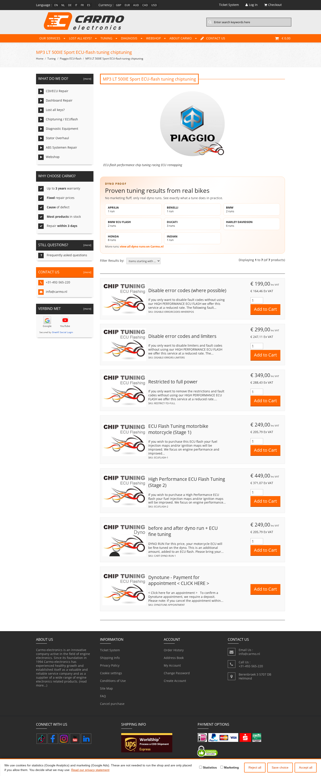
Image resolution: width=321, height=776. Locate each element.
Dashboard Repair (59, 100)
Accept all (305, 767)
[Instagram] (64, 739)
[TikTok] (41, 739)
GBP (118, 5)
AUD (136, 5)
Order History (174, 650)
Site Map (106, 688)
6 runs (239, 224)
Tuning (106, 38)
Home (39, 58)
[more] (86, 78)
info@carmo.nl (56, 292)
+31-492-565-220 (58, 282)
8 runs (113, 238)
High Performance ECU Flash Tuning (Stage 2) (186, 482)
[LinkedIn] (86, 739)
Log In (253, 5)
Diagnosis (129, 38)
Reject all (255, 767)
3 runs (172, 224)
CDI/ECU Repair (57, 91)
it (76, 5)
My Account (172, 665)
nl (63, 5)
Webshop (153, 38)
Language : (44, 5)
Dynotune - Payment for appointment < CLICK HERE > (178, 580)
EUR (127, 5)
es (88, 5)
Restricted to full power (173, 382)
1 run (113, 209)
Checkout (275, 5)
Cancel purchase (112, 704)
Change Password (177, 673)
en (56, 5)
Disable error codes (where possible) (187, 290)
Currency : (106, 5)
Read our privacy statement (90, 770)
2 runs (230, 209)
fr (82, 5)
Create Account (175, 681)
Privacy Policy (109, 665)
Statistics (209, 767)
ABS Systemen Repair (61, 147)
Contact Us (215, 38)
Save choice (280, 767)
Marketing (231, 767)
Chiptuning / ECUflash (62, 119)
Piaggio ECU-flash (70, 58)
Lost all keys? (80, 38)
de (70, 5)
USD (154, 5)
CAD (145, 5)
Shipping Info (110, 658)
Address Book (174, 658)
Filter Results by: (112, 261)
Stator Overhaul (57, 138)
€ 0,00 (286, 38)
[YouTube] (75, 739)
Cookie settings (111, 673)
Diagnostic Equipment (62, 128)
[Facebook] (53, 739)
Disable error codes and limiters (182, 336)
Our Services (49, 38)
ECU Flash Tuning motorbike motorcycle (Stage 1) (178, 429)
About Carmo (180, 38)
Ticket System (110, 650)
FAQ (103, 696)
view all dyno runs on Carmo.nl (142, 246)
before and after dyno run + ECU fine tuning (183, 531)
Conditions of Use (113, 681)
